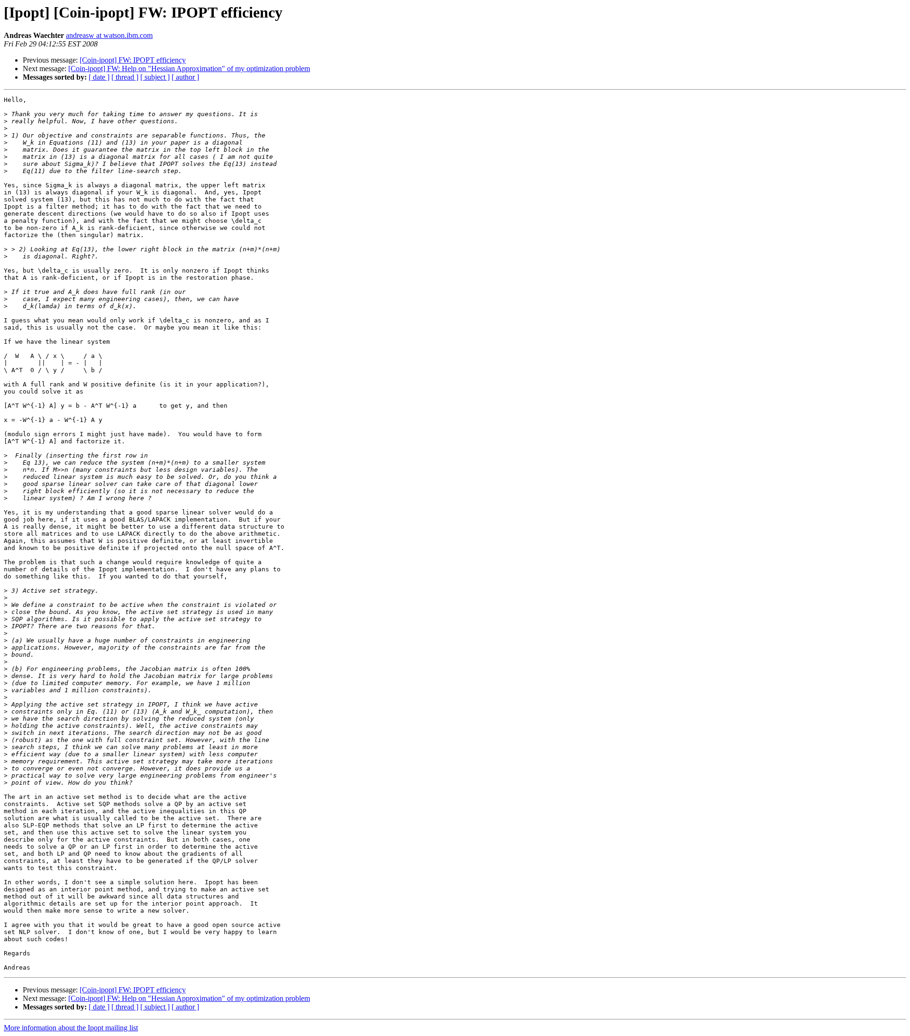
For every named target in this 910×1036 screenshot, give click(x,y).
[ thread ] (124, 77)
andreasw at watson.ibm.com (109, 35)
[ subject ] (155, 77)
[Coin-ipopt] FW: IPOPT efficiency (133, 60)
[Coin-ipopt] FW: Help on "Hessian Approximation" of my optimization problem (189, 68)
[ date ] (99, 77)
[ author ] (185, 77)
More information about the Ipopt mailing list (71, 1028)
